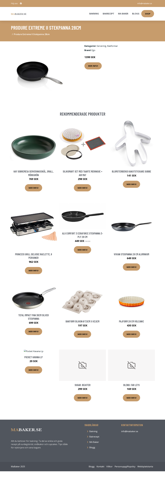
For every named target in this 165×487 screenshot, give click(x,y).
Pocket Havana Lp (33, 357)
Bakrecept (108, 13)
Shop (147, 13)
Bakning (94, 13)
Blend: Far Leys (131, 385)
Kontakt (100, 466)
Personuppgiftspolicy (125, 466)
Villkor (109, 466)
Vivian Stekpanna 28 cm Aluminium (131, 254)
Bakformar (112, 46)
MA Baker (123, 13)
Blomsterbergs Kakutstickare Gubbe (131, 171)
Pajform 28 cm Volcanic (131, 321)
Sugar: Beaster (82, 385)
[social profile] (21, 3)
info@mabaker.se (144, 3)
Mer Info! (93, 66)
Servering (101, 46)
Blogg (135, 13)
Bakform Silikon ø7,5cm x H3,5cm (82, 321)
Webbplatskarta (145, 466)
